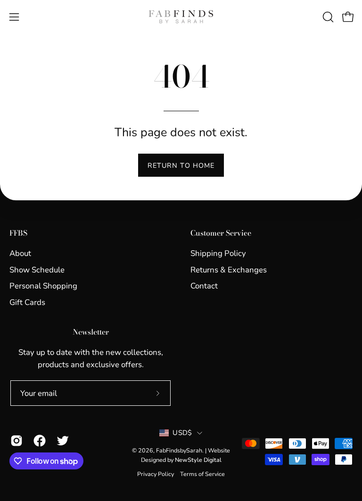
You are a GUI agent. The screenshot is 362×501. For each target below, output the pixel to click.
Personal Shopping (43, 285)
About (20, 253)
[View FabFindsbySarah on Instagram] (14, 441)
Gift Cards (27, 302)
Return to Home (181, 165)
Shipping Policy (218, 253)
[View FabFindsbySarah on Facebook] (38, 441)
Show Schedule (37, 269)
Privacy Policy (155, 474)
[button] (327, 17)
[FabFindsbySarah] (181, 17)
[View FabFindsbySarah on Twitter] (61, 441)
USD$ (182, 432)
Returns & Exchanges (228, 269)
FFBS (18, 233)
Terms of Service (202, 474)
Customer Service (220, 233)
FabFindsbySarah (179, 450)
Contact (204, 285)
